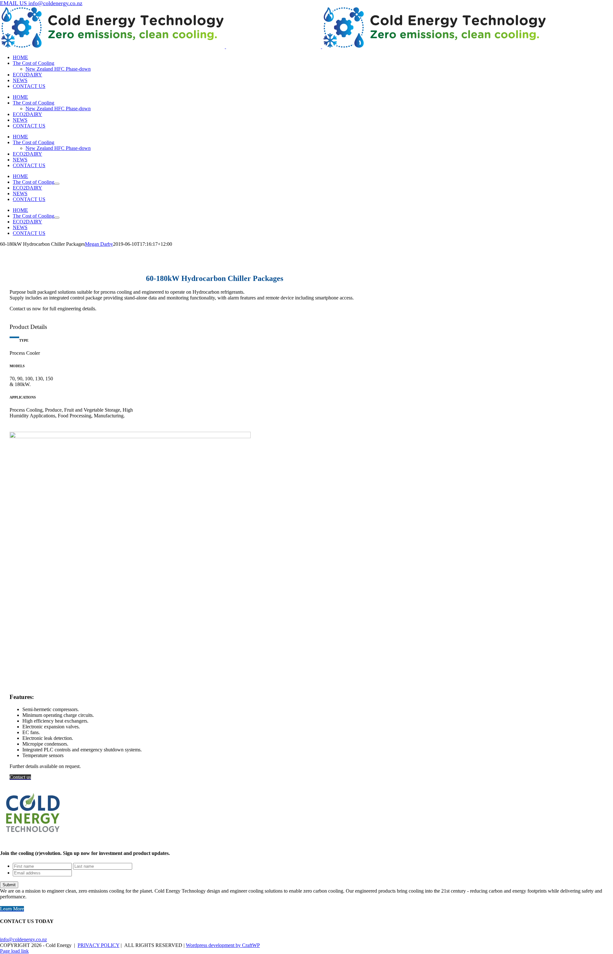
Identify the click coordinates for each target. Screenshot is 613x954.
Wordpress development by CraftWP (223, 945)
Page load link (14, 951)
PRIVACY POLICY (98, 945)
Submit (9, 884)
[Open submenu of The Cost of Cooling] (56, 184)
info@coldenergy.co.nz (23, 939)
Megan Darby (99, 244)
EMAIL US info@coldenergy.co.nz (41, 3)
